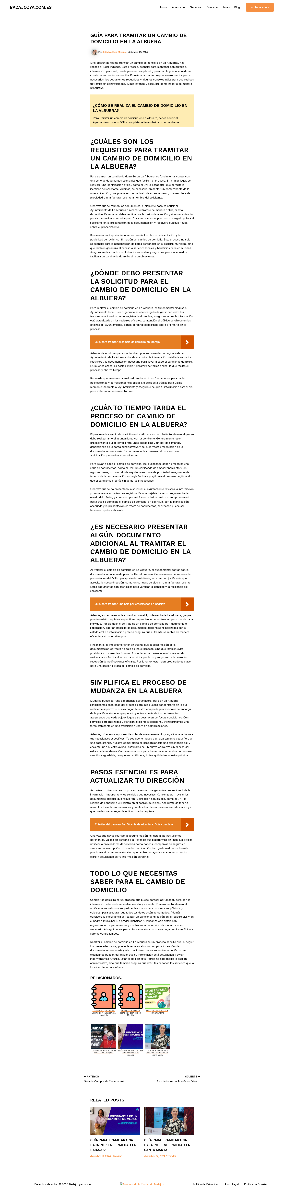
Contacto (212, 7)
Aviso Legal (232, 1184)
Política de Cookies (256, 1184)
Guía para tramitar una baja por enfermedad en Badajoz (113, 1145)
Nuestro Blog (231, 7)
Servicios (195, 7)
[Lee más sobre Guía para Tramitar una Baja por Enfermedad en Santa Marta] (169, 1121)
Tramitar (117, 1156)
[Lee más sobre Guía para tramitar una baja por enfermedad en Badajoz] (115, 1121)
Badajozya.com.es (31, 7)
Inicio (163, 7)
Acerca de (178, 7)
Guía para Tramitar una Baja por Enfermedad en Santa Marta (167, 1145)
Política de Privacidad (206, 1184)
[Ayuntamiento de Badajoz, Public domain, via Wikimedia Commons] (142, 1184)
